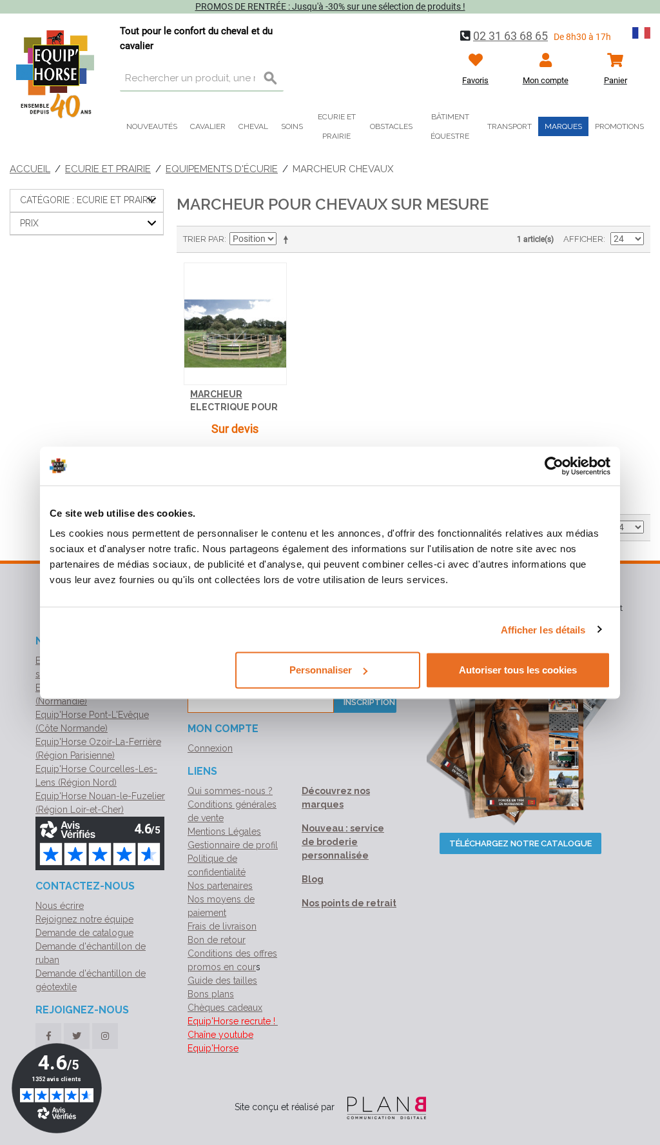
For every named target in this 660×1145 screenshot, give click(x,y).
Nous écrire (59, 906)
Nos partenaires (220, 886)
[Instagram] (105, 1036)
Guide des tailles (222, 980)
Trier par (203, 239)
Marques (563, 126)
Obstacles (391, 126)
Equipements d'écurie (222, 169)
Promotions (619, 126)
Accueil (30, 169)
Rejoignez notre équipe (84, 919)
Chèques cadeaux (225, 1007)
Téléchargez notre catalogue (520, 843)
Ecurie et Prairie (108, 169)
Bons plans (211, 994)
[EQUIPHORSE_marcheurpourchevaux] (235, 324)
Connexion (210, 748)
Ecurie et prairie (337, 126)
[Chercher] (271, 79)
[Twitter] (77, 1036)
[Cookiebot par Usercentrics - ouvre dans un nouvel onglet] (554, 465)
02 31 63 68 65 (510, 36)
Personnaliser (320, 669)
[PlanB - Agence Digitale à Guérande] (381, 1107)
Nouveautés (151, 126)
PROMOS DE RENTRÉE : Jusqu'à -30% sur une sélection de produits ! (330, 6)
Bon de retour (217, 940)
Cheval (253, 126)
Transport (509, 126)
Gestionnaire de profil (233, 845)
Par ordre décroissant (288, 239)
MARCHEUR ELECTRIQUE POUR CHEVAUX (234, 406)
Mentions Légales (224, 831)
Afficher (583, 239)
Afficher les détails (543, 629)
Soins (292, 126)
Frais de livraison (222, 926)
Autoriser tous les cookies (518, 669)
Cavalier (208, 126)
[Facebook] (48, 1036)
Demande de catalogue (84, 933)
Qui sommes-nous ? (230, 791)
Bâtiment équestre (450, 126)
